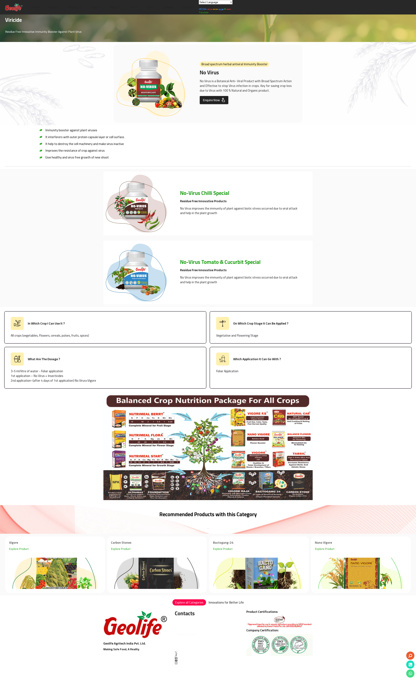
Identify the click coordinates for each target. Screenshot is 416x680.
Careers (168, 7)
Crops (94, 7)
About (52, 7)
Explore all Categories (189, 602)
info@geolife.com (185, 634)
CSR (132, 7)
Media (114, 7)
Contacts (188, 7)
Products (73, 7)
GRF (149, 7)
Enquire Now (211, 100)
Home (35, 7)
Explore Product (19, 548)
